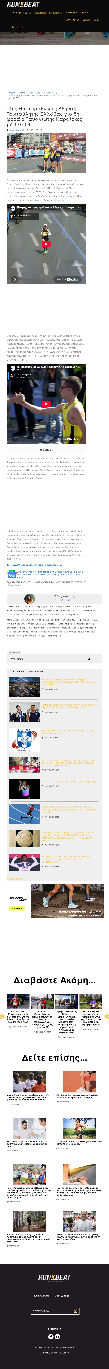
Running (21, 92)
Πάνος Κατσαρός (17, 130)
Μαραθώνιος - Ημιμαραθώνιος (42, 92)
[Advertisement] (54, 71)
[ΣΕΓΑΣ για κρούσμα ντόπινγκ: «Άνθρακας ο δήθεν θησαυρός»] (24, 740)
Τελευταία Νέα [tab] (16, 671)
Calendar (87, 19)
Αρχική (12, 92)
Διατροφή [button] (71, 12)
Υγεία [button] (83, 12)
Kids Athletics (40, 12)
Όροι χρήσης (62, 1295)
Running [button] (16, 12)
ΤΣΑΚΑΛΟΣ (13, 585)
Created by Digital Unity (54, 1352)
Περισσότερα (14, 652)
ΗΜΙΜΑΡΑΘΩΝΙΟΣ (21, 582)
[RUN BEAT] (23, 5)
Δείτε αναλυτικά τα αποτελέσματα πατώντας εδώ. (35, 564)
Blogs (96, 19)
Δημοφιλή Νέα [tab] (36, 671)
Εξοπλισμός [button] (72, 19)
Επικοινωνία (41, 1295)
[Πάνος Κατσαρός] (56, 600)
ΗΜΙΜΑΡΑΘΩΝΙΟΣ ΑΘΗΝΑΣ (46, 582)
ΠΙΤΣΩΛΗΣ (80, 582)
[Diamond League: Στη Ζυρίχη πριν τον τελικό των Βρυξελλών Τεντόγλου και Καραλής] (24, 712)
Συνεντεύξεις (55, 12)
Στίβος (28, 12)
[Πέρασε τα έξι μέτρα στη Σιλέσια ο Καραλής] (24, 789)
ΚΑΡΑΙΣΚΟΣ (67, 582)
